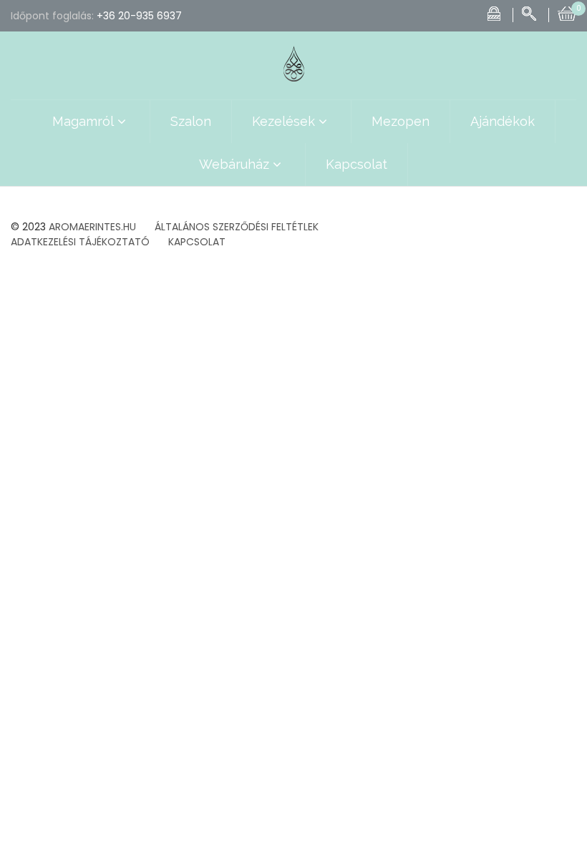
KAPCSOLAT (196, 242)
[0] (567, 12)
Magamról (83, 121)
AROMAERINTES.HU (92, 227)
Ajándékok (502, 121)
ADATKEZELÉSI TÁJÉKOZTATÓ (80, 242)
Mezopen (401, 121)
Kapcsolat (356, 164)
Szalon (190, 121)
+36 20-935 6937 (139, 16)
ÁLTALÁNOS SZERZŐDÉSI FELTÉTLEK (237, 227)
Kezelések (283, 121)
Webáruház (234, 164)
